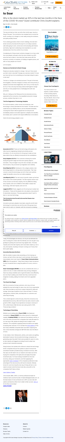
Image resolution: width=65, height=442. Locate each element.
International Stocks (48, 125)
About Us (54, 8)
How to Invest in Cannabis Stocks (51, 201)
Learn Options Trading (9, 372)
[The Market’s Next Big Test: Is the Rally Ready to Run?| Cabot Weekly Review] (51, 159)
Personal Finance (48, 132)
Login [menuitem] (52, 2)
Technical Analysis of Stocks (50, 197)
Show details (55, 226)
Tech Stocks (47, 143)
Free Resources (16, 8)
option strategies (14, 361)
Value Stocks (47, 147)
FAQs (49, 8)
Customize (31, 230)
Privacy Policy (35, 437)
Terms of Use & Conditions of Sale (46, 437)
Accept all (51, 230)
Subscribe (58, 2)
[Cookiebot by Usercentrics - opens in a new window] (54, 210)
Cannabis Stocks (48, 114)
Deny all (14, 230)
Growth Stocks (47, 121)
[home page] (15, 3)
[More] (21, 7)
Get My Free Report (52, 56)
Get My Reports (52, 105)
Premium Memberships (38, 8)
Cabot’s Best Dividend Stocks (51, 179)
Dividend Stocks (47, 117)
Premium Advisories (26, 8)
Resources (6, 424)
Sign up (36, 382)
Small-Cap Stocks (48, 136)
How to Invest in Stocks (49, 193)
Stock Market (47, 139)
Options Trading (47, 128)
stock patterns (31, 325)
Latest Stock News (7, 8)
